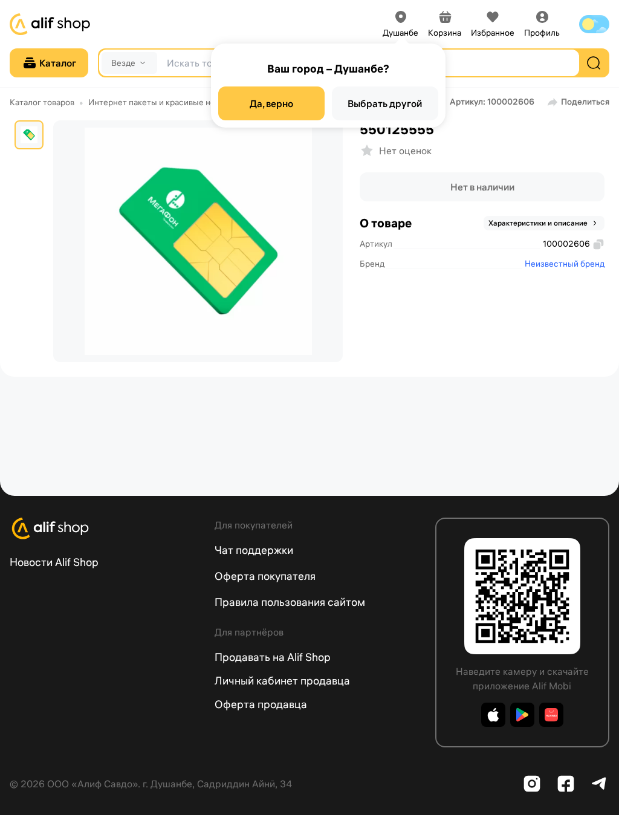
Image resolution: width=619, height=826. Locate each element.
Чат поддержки (254, 550)
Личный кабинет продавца (282, 681)
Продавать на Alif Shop (273, 657)
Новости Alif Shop (54, 562)
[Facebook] (565, 783)
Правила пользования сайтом (290, 602)
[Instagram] (532, 783)
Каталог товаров (42, 102)
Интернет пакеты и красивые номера (161, 102)
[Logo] (105, 528)
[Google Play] (522, 715)
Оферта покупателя (265, 576)
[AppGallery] (551, 715)
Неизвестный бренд (564, 263)
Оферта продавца (261, 704)
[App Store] (493, 715)
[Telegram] (599, 783)
